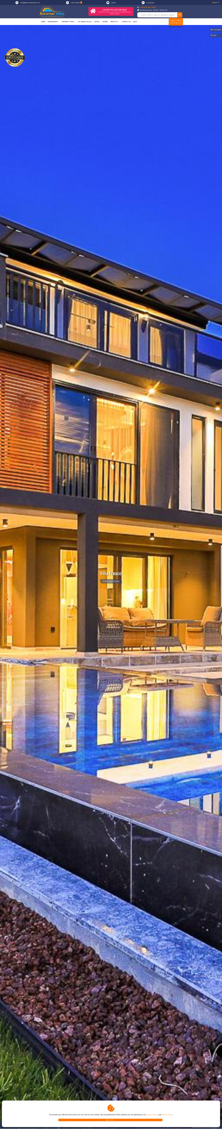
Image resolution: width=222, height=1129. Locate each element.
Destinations (52, 21)
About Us (114, 21)
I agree (111, 1120)
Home (43, 21)
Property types (68, 21)
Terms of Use (167, 1115)
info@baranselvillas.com (30, 3)
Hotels (97, 21)
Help (135, 21)
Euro (215, 2)
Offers (105, 21)
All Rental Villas (84, 21)
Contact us (126, 21)
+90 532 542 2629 (148, 7)
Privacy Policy (152, 1115)
